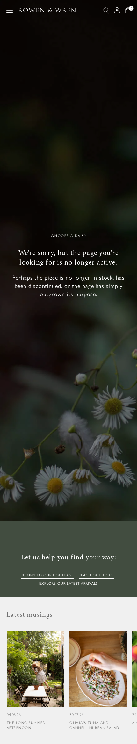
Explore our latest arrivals (68, 583)
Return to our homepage (47, 575)
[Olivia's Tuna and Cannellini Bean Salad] (98, 681)
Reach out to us (96, 575)
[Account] (117, 10)
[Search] (106, 10)
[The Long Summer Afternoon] (35, 681)
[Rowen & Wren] (47, 10)
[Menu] (9, 10)
